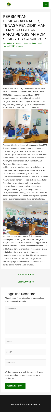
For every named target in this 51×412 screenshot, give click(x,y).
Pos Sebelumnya (26, 274)
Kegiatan (32, 43)
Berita (25, 43)
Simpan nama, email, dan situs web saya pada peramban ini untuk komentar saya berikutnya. (24, 375)
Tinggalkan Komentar (12, 43)
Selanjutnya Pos (26, 281)
